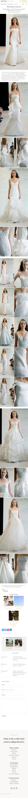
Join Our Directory (14, 774)
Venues (14, 770)
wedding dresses (8, 633)
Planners (14, 768)
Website (4, 695)
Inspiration (14, 780)
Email (8, 689)
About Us (14, 749)
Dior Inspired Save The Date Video (18, 607)
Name (3, 684)
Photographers (14, 765)
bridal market (4, 633)
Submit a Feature (14, 783)
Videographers (14, 766)
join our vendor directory (23, 0)
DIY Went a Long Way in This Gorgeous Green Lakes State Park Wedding (13, 624)
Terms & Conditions (14, 755)
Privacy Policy (14, 751)
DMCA (14, 753)
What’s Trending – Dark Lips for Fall (8, 607)
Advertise (14, 757)
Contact (14, 759)
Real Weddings (14, 782)
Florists (14, 772)
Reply (2, 658)
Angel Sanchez (5, 73)
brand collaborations (23, 1)
